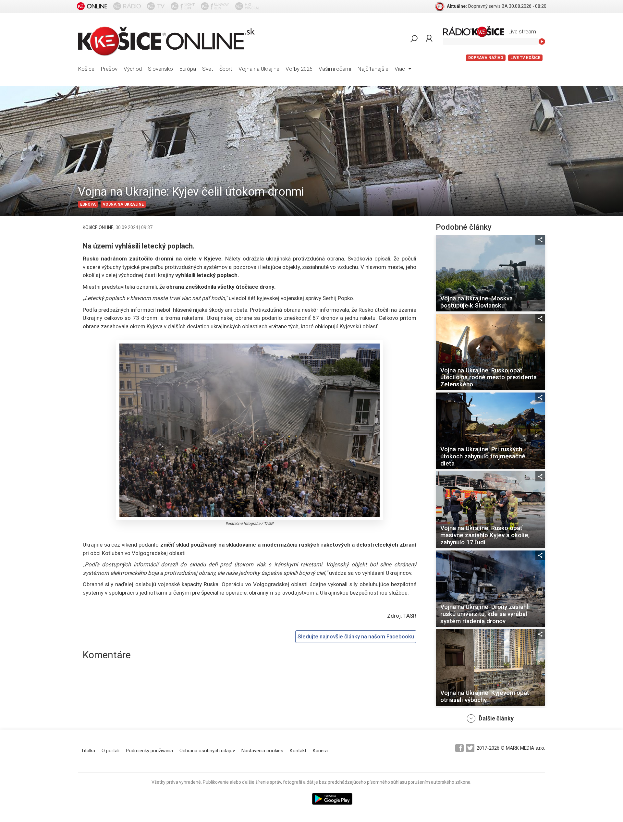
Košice (86, 69)
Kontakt (298, 751)
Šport (225, 69)
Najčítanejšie (372, 69)
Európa (187, 69)
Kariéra (320, 751)
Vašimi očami (335, 69)
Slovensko (160, 69)
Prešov (109, 69)
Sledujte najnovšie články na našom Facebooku (356, 636)
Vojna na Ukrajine (258, 69)
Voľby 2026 (299, 69)
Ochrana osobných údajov (207, 751)
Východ (133, 69)
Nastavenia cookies (262, 751)
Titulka (88, 751)
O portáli (110, 751)
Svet (207, 69)
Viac (400, 69)
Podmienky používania (149, 751)
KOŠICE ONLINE (98, 227)
